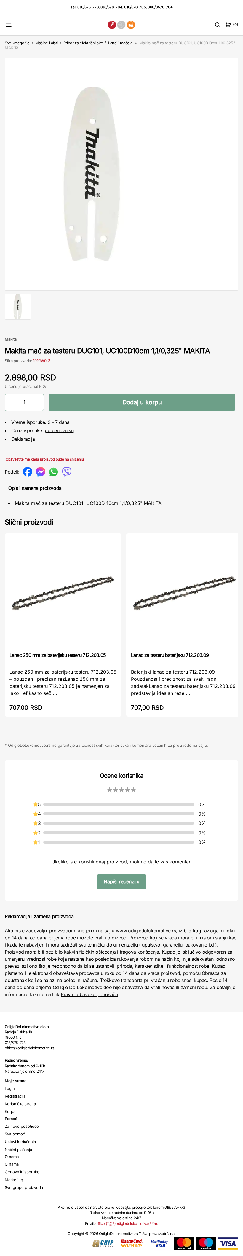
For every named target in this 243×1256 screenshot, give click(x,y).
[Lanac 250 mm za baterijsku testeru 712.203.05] (63, 592)
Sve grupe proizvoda (24, 1187)
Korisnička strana (20, 1103)
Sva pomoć (15, 1134)
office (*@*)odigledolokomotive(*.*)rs (126, 1223)
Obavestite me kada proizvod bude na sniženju (45, 459)
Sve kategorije (17, 42)
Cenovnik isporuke (22, 1171)
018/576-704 (111, 7)
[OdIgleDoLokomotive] (122, 25)
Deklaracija (23, 439)
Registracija (15, 1096)
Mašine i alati (46, 42)
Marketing (14, 1179)
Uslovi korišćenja (20, 1141)
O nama (12, 1164)
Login (10, 1088)
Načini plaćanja (18, 1149)
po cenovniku (59, 430)
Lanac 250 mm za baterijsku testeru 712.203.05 (57, 655)
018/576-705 (135, 7)
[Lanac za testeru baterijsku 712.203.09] (184, 592)
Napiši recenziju (121, 881)
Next (230, 173)
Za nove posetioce (22, 1126)
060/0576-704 (160, 7)
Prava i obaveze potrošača (89, 994)
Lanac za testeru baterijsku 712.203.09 (170, 655)
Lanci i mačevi (120, 42)
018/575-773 (88, 7)
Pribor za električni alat (83, 42)
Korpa (10, 1111)
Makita (11, 339)
